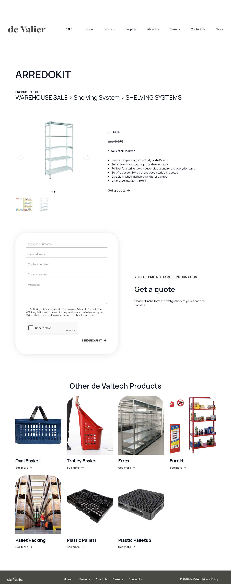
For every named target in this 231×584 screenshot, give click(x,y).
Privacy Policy (210, 579)
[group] (53, 150)
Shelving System (97, 97)
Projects (131, 29)
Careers (175, 29)
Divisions (109, 29)
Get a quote (116, 190)
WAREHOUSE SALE (42, 97)
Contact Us (198, 29)
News (219, 29)
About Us (153, 29)
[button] (20, 155)
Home (89, 29)
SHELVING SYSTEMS (154, 97)
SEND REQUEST (92, 340)
